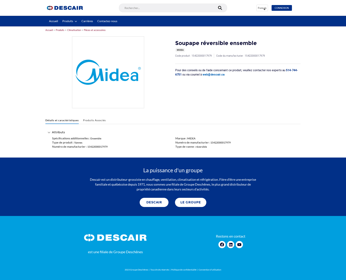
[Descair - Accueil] (65, 8)
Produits (67, 21)
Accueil (53, 21)
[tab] (62, 120)
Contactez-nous (107, 21)
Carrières (87, 21)
